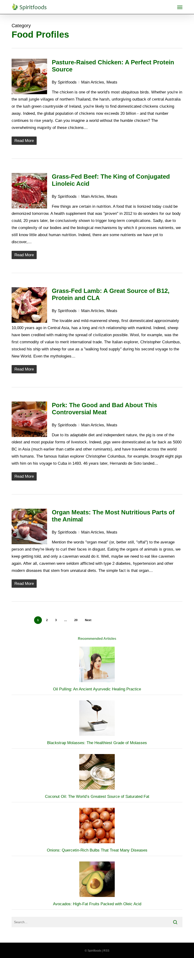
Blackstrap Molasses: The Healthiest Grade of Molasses (97, 743)
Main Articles (92, 82)
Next (88, 620)
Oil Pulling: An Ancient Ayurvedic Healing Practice (97, 689)
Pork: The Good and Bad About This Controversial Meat (104, 409)
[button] (179, 7)
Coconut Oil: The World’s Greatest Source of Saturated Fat (97, 796)
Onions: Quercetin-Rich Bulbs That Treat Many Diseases (97, 850)
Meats (111, 82)
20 (76, 620)
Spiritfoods (67, 82)
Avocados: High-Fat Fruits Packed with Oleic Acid (97, 904)
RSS (106, 950)
